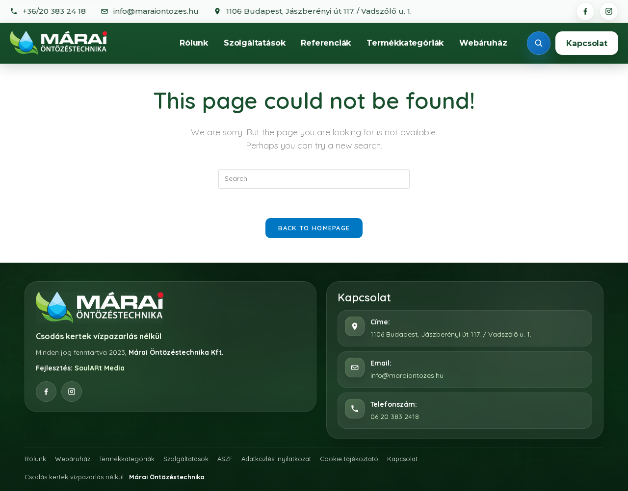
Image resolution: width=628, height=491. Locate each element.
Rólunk (194, 43)
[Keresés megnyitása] (538, 43)
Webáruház (483, 43)
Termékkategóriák (405, 43)
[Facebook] (585, 11)
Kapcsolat (586, 43)
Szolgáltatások (254, 43)
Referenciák (326, 43)
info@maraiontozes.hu (407, 375)
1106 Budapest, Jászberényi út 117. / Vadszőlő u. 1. (450, 334)
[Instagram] (609, 11)
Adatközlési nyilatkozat (276, 459)
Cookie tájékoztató (349, 459)
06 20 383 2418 (394, 416)
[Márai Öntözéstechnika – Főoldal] (58, 43)
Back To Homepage (314, 228)
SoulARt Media (100, 368)
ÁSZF (225, 459)
